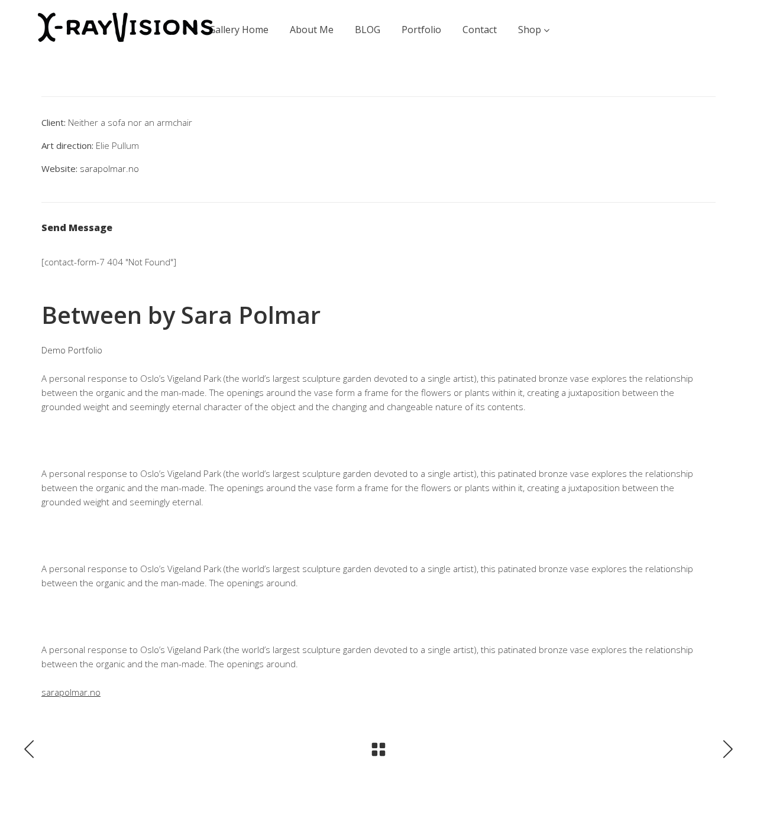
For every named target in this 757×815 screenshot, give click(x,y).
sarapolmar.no (109, 168)
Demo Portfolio (71, 350)
